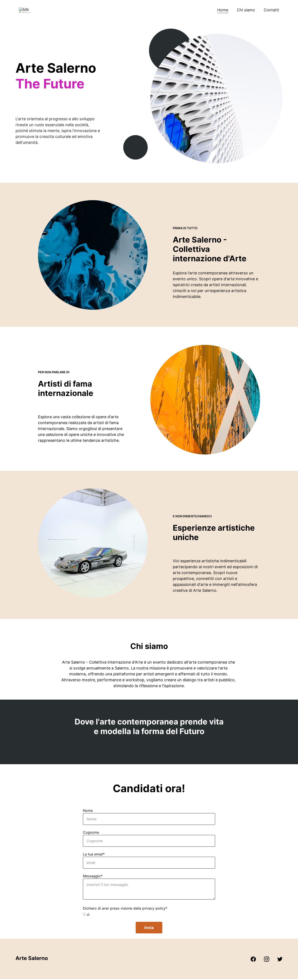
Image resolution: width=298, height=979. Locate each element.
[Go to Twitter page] (280, 959)
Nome (88, 810)
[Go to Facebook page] (255, 959)
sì (87, 914)
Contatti (271, 10)
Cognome (91, 832)
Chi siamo (246, 10)
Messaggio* (93, 876)
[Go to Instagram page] (269, 959)
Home (222, 10)
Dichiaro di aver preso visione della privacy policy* (125, 908)
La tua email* (94, 854)
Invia (149, 927)
